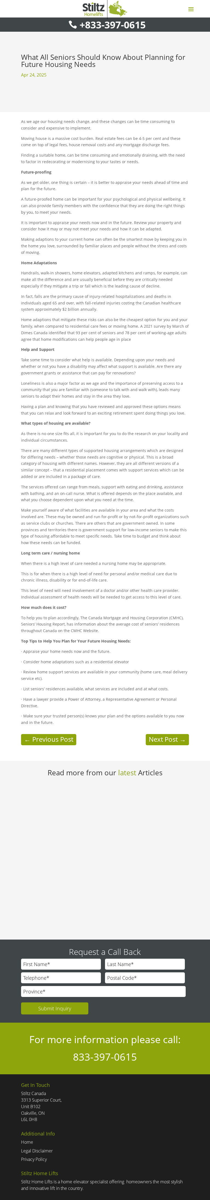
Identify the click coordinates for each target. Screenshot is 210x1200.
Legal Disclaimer (37, 1151)
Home (27, 1142)
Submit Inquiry (54, 1008)
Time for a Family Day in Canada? (65, 795)
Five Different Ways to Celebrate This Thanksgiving (84, 891)
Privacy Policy (34, 1159)
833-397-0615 (105, 1057)
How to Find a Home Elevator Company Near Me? (83, 843)
